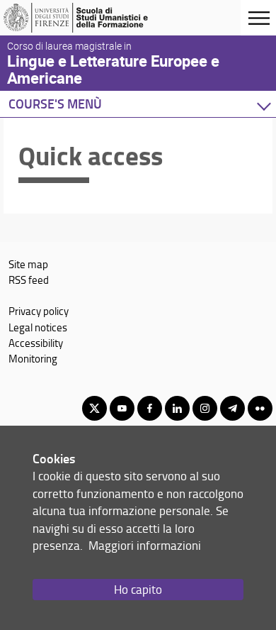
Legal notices (37, 327)
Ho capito (138, 589)
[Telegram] (232, 408)
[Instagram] (204, 408)
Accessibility (35, 342)
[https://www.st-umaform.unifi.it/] (80, 18)
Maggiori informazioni (144, 545)
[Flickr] (260, 408)
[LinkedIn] (177, 408)
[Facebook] (149, 408)
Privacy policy (38, 311)
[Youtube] (122, 408)
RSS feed (28, 279)
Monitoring (32, 358)
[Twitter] (94, 408)
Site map (28, 264)
